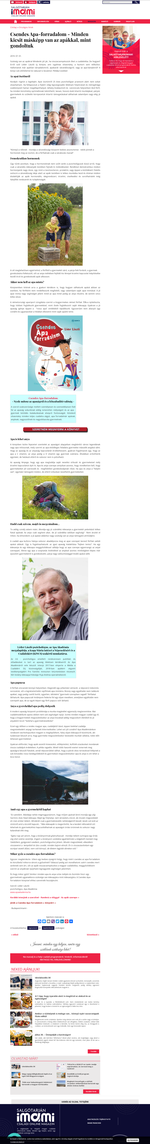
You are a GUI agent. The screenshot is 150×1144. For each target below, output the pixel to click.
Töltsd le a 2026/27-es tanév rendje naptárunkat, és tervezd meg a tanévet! (81, 1066)
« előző (14, 934)
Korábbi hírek (91, 1091)
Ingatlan (130, 21)
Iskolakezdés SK (43, 977)
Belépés (32, 2)
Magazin (92, 21)
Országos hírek (26, 27)
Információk (43, 21)
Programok (26, 21)
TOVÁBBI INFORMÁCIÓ (17, 1142)
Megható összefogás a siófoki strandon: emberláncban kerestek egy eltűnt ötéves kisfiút (83, 1083)
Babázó (104, 21)
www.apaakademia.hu (20, 892)
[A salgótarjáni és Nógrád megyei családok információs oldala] (30, 11)
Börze (79, 21)
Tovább (93, 1051)
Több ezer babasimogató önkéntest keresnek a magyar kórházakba (37, 1083)
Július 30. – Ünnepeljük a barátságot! (53, 1034)
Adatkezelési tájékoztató (98, 1119)
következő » (93, 934)
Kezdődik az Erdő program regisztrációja (78, 1075)
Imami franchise (94, 1123)
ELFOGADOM (133, 1140)
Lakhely (46, 2)
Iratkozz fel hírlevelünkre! (55, 959)
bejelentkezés (48, 928)
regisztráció (32, 928)
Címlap (15, 21)
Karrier (117, 21)
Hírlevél (19, 2)
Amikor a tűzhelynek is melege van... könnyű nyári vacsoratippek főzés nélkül (67, 1014)
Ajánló (68, 21)
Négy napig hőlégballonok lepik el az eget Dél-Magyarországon (37, 1075)
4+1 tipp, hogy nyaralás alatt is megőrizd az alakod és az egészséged (63, 997)
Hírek (57, 21)
